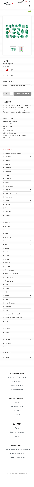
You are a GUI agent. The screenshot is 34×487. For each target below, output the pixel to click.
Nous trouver (17, 411)
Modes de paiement (17, 389)
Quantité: (6, 93)
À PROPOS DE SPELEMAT (17, 399)
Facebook (17, 415)
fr (26, 2)
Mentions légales (17, 381)
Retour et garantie (17, 385)
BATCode (19, 2)
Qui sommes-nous (17, 407)
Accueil (17, 436)
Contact (17, 403)
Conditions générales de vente (17, 377)
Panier (17, 428)
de (29, 2)
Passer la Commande (17, 432)
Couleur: (5, 86)
